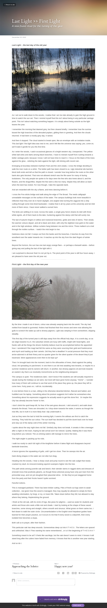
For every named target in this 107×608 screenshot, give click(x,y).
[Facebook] (58, 573)
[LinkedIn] (68, 573)
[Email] (73, 573)
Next (56, 564)
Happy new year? (64, 566)
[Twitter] (63, 573)
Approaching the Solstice (25, 566)
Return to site (10, 5)
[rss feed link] (76, 573)
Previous (16, 564)
